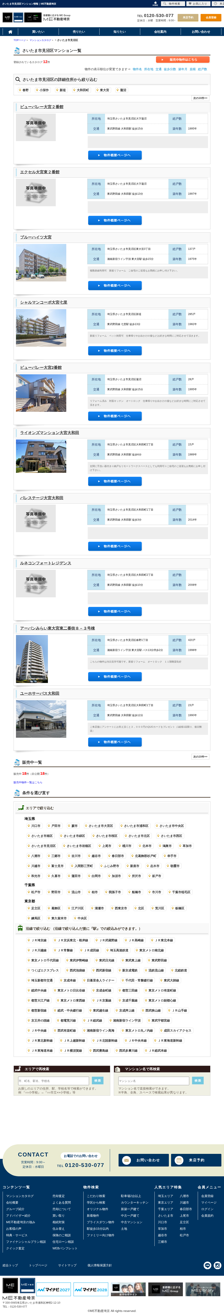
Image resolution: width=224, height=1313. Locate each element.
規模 (193, 69)
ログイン (207, 1209)
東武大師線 (171, 980)
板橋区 (179, 908)
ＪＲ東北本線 (164, 940)
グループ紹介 (15, 1209)
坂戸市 (156, 876)
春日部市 (118, 856)
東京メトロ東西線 (73, 1000)
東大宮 (104, 90)
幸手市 (172, 856)
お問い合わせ (148, 1160)
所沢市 (136, 876)
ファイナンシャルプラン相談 (26, 1241)
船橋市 (136, 892)
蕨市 (75, 826)
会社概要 (12, 1202)
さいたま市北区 (139, 836)
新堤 (63, 90)
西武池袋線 (77, 970)
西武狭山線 (153, 1010)
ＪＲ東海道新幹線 (170, 1040)
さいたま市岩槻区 (79, 846)
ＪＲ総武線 (94, 1020)
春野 (26, 90)
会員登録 (211, 17)
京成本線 (70, 980)
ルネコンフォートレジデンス (45, 563)
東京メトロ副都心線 (162, 1000)
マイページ (209, 1202)
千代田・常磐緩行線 (139, 980)
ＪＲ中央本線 (137, 1040)
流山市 (76, 892)
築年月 (182, 69)
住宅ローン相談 (63, 1241)
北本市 (147, 846)
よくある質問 (61, 1202)
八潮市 (35, 856)
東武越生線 (100, 1010)
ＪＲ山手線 (179, 1010)
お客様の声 (13, 1228)
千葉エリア (165, 1209)
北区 (141, 908)
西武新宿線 (103, 970)
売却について (61, 1209)
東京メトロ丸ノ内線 (139, 1030)
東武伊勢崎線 (79, 960)
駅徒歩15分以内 (98, 1228)
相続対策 (58, 1222)
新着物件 (93, 1215)
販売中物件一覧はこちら (28, 782)
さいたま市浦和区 (136, 826)
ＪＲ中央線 (39, 1030)
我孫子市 (115, 892)
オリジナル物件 (97, 1209)
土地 (124, 1228)
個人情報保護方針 (100, 1265)
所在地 (148, 69)
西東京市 (121, 908)
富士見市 (57, 866)
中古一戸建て (130, 1215)
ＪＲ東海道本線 (42, 1050)
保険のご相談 (61, 1235)
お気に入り (200, 3)
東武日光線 (106, 960)
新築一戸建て (130, 1209)
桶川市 (126, 846)
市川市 (156, 892)
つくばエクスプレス (45, 970)
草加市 (187, 846)
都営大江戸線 (40, 1000)
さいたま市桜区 (106, 836)
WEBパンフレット (65, 1248)
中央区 (82, 918)
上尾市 (106, 846)
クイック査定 (15, 1248)
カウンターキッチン (135, 1202)
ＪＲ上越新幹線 (74, 1040)
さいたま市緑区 (74, 836)
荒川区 (159, 908)
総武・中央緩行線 (70, 1010)
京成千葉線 (130, 1000)
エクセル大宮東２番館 (40, 172)
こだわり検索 (96, 1196)
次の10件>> (200, 98)
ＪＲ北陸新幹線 (106, 1040)
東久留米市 (59, 918)
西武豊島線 (100, 1050)
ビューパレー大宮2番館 (41, 367)
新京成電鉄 (130, 970)
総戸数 (202, 69)
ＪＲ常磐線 (65, 950)
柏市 (95, 892)
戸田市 (56, 826)
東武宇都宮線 (161, 1020)
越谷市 (96, 856)
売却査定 (58, 1196)
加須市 (116, 876)
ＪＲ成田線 (91, 950)
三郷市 (56, 856)
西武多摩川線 (128, 1050)
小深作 (44, 90)
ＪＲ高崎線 (136, 940)
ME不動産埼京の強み (20, 1222)
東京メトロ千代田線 (45, 960)
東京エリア (165, 1202)
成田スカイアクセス (177, 1030)
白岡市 (96, 876)
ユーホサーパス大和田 (40, 693)
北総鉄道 (181, 970)
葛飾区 (56, 908)
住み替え (58, 1228)
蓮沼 (123, 90)
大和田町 (83, 90)
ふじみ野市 (111, 866)
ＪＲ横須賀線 (73, 1050)
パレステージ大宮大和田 (41, 498)
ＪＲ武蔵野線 (108, 940)
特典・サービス (17, 1235)
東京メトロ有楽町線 (162, 990)
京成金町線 (103, 990)
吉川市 (76, 856)
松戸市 (35, 892)
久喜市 (56, 876)
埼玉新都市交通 (42, 980)
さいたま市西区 (171, 836)
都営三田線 (130, 990)
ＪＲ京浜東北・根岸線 (73, 940)
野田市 (56, 892)
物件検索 (174, 3)
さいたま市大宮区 (101, 826)
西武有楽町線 (67, 1030)
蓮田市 (76, 876)
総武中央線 (39, 990)
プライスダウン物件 (100, 1222)
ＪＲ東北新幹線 (42, 1040)
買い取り (58, 1215)
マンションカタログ (20, 1196)
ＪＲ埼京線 (39, 940)
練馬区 (35, 918)
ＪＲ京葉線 (103, 1000)
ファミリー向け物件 (100, 1235)
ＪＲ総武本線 (158, 1050)
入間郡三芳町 (84, 866)
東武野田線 (159, 960)
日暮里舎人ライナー (100, 980)
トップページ (38, 1265)
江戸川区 (78, 908)
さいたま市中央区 (171, 826)
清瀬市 (99, 908)
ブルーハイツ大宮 (36, 237)
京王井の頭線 (40, 1020)
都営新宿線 (39, 1010)
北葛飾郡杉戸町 (145, 856)
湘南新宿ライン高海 (100, 1030)
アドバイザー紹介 (18, 1215)
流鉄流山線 (156, 970)
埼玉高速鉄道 (119, 950)
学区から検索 (96, 1202)
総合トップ (10, 1265)
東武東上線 (133, 960)
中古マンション (131, 1222)
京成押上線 (127, 1010)
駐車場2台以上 (131, 1196)
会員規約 (207, 1215)
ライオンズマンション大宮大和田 (49, 433)
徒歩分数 (170, 69)
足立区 (35, 908)
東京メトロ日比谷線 (71, 990)
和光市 (35, 876)
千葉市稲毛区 (181, 892)
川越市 (35, 866)
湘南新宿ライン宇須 (127, 1020)
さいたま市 (165, 1215)
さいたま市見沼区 (43, 846)
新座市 (134, 866)
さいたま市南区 (42, 836)
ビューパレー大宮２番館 (41, 107)
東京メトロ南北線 (151, 950)
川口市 (35, 826)
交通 (159, 69)
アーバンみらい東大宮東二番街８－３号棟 (57, 628)
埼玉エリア (165, 1196)
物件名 (137, 69)
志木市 (154, 866)
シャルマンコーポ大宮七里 (43, 302)
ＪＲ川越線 (39, 950)
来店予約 (188, 17)
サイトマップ (67, 1265)
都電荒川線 (68, 1020)
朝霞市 (175, 866)
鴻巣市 (167, 846)
